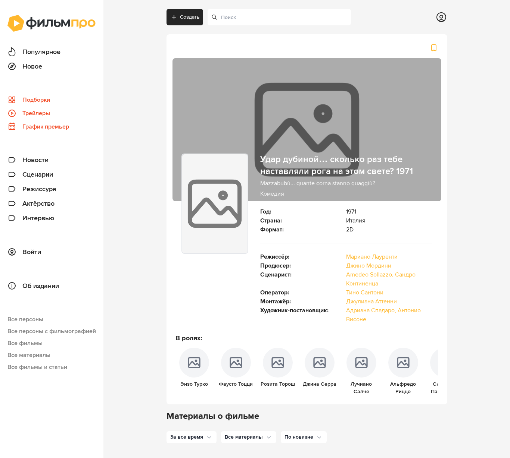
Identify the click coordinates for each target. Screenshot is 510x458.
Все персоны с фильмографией (51, 331)
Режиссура (39, 189)
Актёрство (38, 203)
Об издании (40, 286)
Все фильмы (25, 343)
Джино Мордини (368, 265)
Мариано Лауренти (372, 256)
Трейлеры (36, 113)
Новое (32, 66)
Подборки (36, 100)
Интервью (38, 218)
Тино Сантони (364, 292)
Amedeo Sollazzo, (370, 274)
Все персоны (25, 319)
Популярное (41, 52)
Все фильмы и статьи (37, 367)
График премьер (45, 126)
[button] (192, 437)
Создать (189, 17)
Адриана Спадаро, (372, 310)
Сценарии (37, 174)
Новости (35, 160)
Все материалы (28, 355)
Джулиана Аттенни (371, 301)
